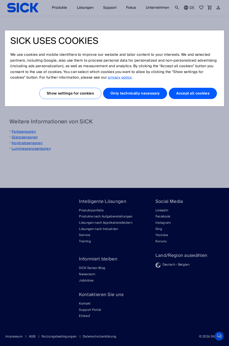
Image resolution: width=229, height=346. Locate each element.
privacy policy (119, 77)
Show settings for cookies (70, 93)
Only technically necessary (135, 93)
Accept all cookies (193, 93)
